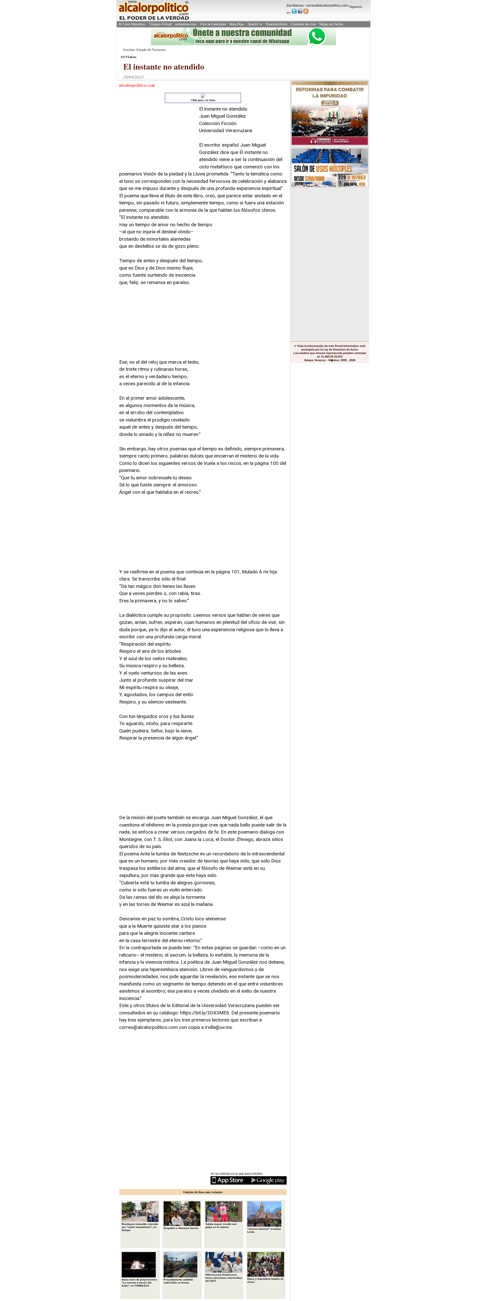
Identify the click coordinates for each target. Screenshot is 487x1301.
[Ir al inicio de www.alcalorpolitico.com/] (153, 19)
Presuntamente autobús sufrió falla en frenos (178, 1281)
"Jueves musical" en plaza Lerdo (264, 1230)
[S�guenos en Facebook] (300, 11)
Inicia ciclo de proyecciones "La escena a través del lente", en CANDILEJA (139, 1282)
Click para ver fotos (203, 100)
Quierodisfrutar (276, 24)
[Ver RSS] (305, 11)
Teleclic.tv (254, 24)
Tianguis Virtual (160, 24)
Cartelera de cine (303, 24)
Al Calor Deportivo (131, 24)
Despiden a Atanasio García (181, 1228)
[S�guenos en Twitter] (294, 11)
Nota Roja (236, 24)
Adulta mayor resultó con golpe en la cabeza (221, 1225)
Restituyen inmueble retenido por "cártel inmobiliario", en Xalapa (140, 1227)
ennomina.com (186, 24)
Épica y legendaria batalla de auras (265, 1280)
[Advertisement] (157, 137)
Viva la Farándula (213, 24)
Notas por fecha (331, 24)
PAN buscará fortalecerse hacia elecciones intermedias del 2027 (223, 1277)
